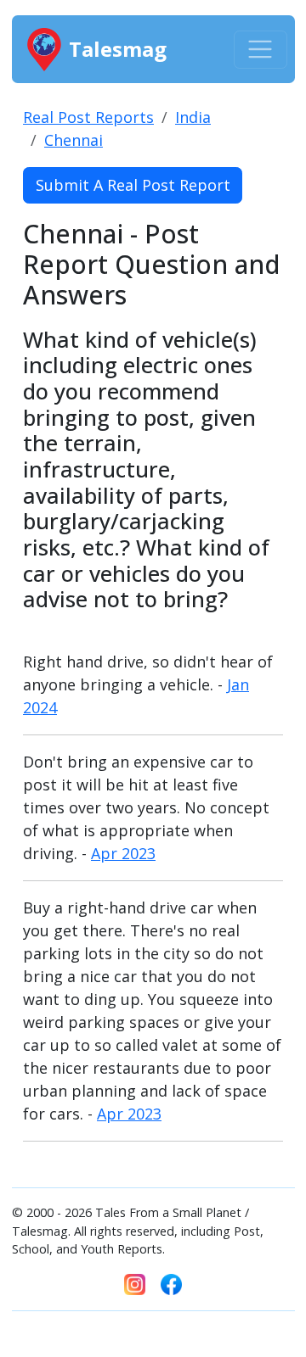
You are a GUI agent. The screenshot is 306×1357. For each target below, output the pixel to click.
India (193, 117)
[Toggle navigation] (260, 50)
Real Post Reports (88, 117)
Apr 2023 (123, 853)
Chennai (73, 140)
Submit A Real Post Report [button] (133, 185)
